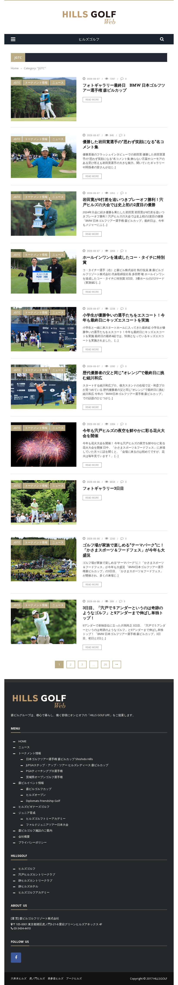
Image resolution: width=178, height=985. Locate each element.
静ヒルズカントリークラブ (35, 880)
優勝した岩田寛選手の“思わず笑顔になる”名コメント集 (123, 144)
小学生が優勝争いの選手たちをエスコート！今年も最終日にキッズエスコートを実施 (124, 317)
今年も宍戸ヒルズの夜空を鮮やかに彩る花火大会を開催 (124, 433)
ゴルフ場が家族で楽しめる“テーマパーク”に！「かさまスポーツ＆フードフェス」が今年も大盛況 (124, 550)
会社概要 (24, 836)
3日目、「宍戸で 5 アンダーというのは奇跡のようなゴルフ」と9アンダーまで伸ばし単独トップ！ (123, 612)
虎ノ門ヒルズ (37, 978)
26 (105, 664)
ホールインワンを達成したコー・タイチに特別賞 (124, 260)
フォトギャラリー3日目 (103, 488)
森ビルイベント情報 (31, 783)
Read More (92, 99)
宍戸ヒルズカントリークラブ (36, 874)
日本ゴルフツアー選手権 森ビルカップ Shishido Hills (59, 759)
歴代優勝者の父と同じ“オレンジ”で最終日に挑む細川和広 (123, 375)
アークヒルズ (74, 978)
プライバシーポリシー (32, 842)
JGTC (16, 82)
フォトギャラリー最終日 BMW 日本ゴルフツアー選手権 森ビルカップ (124, 87)
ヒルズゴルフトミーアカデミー (46, 818)
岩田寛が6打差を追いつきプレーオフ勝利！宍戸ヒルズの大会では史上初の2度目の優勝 (123, 202)
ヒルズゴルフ (26, 868)
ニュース (58, 82)
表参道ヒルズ (55, 978)
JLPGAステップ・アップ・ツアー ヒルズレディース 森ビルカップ (67, 765)
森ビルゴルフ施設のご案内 (35, 830)
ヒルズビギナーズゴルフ (33, 807)
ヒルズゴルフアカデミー (33, 892)
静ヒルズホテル (28, 886)
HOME (22, 741)
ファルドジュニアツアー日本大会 (47, 825)
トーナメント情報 (36, 82)
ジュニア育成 (26, 813)
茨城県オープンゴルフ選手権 (44, 777)
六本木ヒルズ (18, 978)
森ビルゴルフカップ (38, 789)
